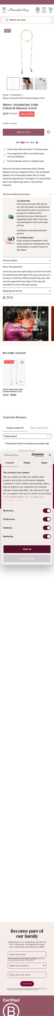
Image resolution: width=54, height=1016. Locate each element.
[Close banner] (50, 455)
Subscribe (27, 983)
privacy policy (16, 497)
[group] (27, 377)
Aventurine (16, 95)
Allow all (27, 549)
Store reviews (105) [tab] (39, 428)
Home (5, 95)
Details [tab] (27, 463)
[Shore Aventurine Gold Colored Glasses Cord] (13, 83)
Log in (38, 10)
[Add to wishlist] (48, 132)
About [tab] (44, 463)
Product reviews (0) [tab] (15, 428)
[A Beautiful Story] (21, 10)
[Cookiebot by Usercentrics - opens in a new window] (33, 455)
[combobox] (27, 20)
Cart (51, 11)
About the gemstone (12, 267)
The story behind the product (16, 194)
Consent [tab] (10, 463)
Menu (4, 11)
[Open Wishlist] (44, 9)
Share (10, 297)
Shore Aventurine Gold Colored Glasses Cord (13, 390)
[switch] (47, 519)
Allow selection (27, 558)
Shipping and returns (12, 291)
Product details (10, 260)
